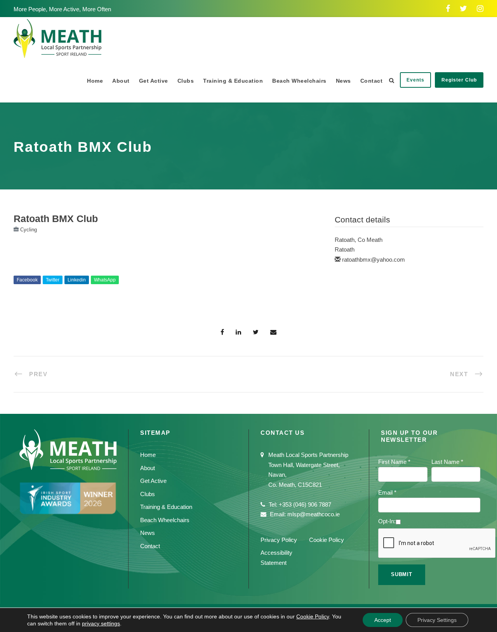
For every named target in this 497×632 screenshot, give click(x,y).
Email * (387, 492)
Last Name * (447, 461)
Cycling (28, 230)
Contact (371, 81)
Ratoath (345, 249)
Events (415, 80)
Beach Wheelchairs (299, 81)
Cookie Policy (326, 540)
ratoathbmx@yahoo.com (373, 259)
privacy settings (101, 623)
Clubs (185, 81)
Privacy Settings (437, 620)
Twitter (52, 280)
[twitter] (463, 8)
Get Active (153, 81)
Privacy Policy (279, 540)
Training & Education (233, 81)
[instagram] (480, 8)
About (121, 81)
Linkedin (77, 280)
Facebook (27, 280)
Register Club (459, 80)
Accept (382, 620)
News (343, 81)
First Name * (394, 461)
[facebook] (448, 8)
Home (95, 81)
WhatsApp (105, 280)
